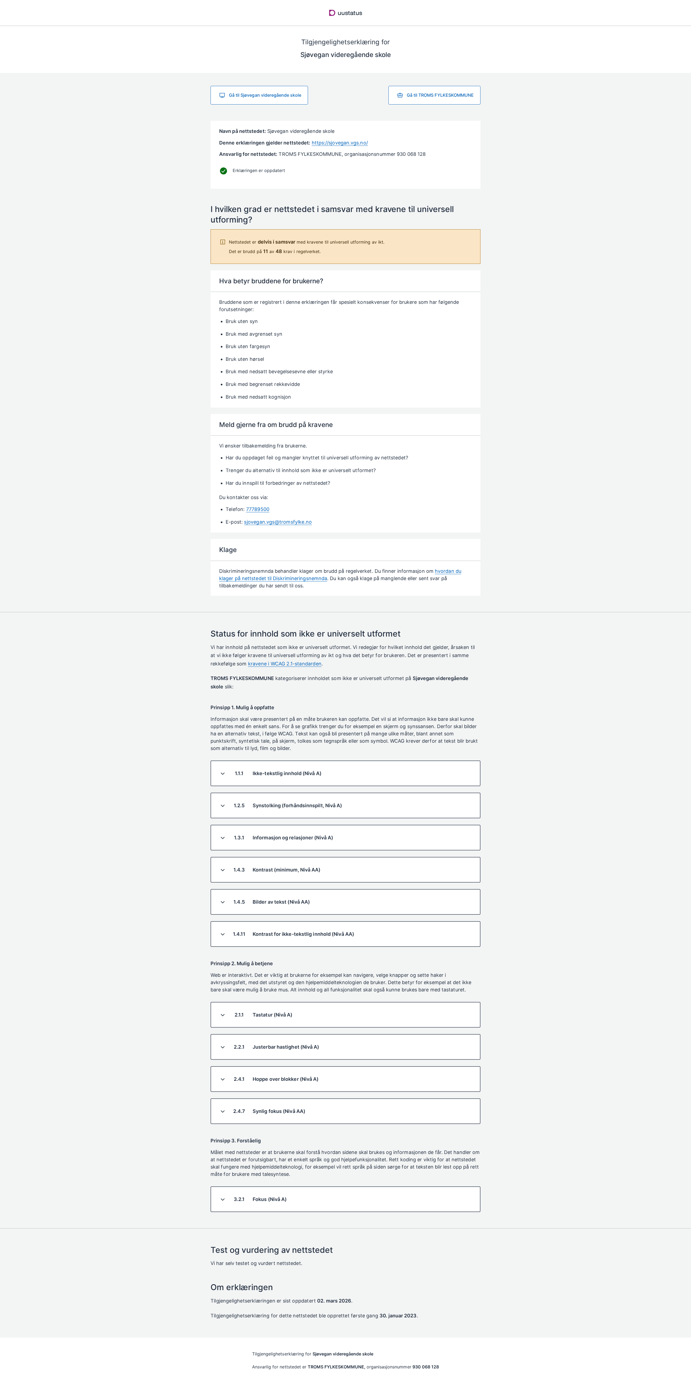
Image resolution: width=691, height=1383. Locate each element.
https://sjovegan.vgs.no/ (340, 143)
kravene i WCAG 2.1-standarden (284, 664)
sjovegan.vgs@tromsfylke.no (278, 522)
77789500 (257, 509)
